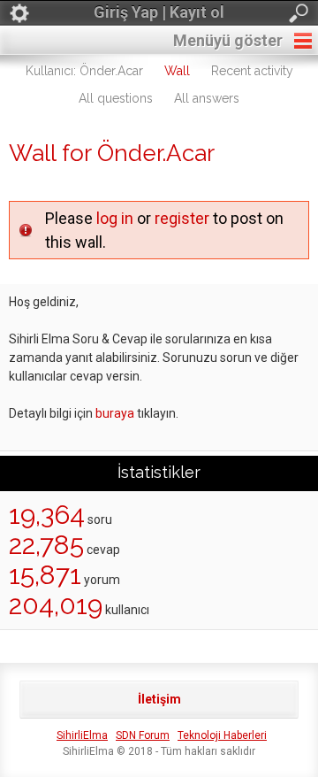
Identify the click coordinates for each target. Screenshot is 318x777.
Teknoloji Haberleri (222, 735)
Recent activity (252, 71)
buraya (114, 413)
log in (114, 218)
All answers (206, 98)
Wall (177, 71)
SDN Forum (143, 735)
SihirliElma (82, 735)
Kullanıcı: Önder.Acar (84, 71)
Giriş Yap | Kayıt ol (159, 12)
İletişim (159, 699)
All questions (116, 98)
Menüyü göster (228, 40)
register (182, 218)
